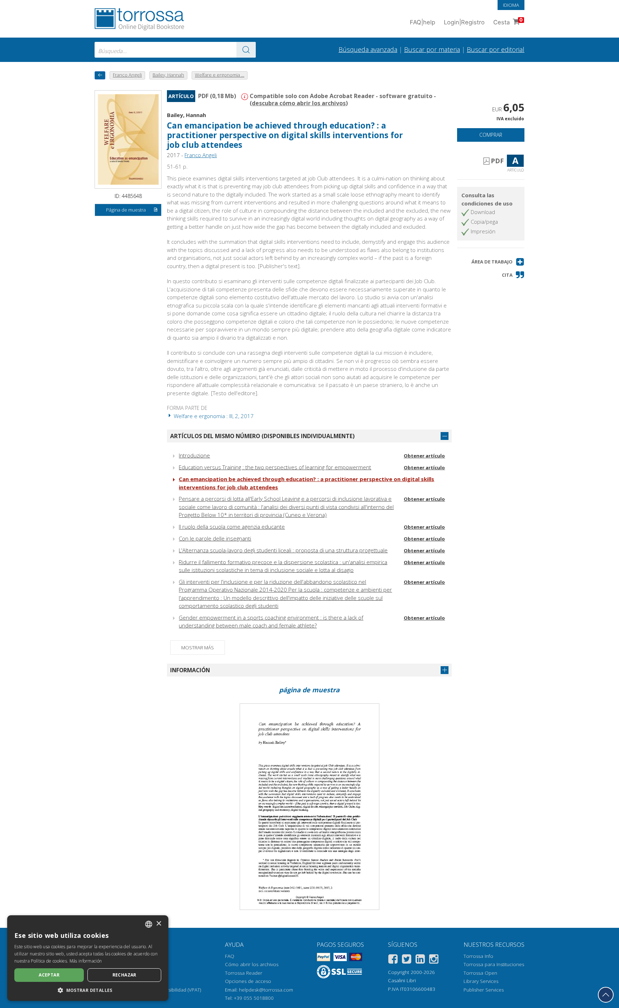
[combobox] (175, 50)
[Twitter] (406, 960)
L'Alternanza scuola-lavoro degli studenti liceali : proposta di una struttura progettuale (283, 550)
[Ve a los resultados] (246, 50)
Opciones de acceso (248, 981)
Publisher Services (484, 990)
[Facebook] (393, 960)
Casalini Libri (402, 980)
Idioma (511, 5)
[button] (497, 261)
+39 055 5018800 (254, 998)
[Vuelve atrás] (100, 75)
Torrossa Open (480, 973)
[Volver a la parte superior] (606, 995)
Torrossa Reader (243, 973)
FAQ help (422, 22)
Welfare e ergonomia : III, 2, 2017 (213, 416)
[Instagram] (434, 960)
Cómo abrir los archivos (251, 964)
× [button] (158, 923)
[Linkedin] (420, 960)
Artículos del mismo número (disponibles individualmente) (262, 436)
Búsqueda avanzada (368, 49)
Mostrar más (197, 647)
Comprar (490, 134)
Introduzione (194, 455)
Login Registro (464, 22)
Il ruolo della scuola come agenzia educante (232, 526)
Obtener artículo (424, 455)
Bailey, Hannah (186, 114)
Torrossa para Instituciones (494, 964)
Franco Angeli (200, 155)
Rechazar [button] (124, 975)
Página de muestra (126, 210)
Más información (85, 961)
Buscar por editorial (495, 49)
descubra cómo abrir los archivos (299, 103)
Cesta (508, 21)
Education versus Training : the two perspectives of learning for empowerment (275, 467)
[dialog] (87, 958)
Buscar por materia (432, 49)
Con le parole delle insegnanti (215, 538)
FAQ (229, 956)
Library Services (481, 981)
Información (190, 670)
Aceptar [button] (49, 975)
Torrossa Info (478, 956)
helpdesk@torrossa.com (266, 990)
